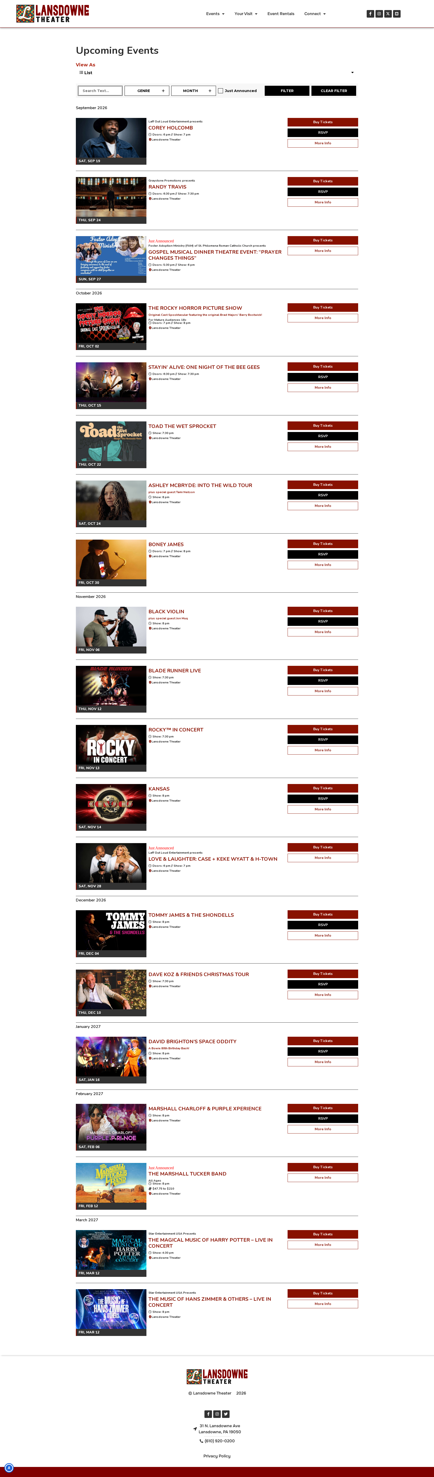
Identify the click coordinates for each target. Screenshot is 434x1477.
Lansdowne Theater (166, 139)
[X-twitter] (388, 14)
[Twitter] (226, 1414)
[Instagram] (379, 14)
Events (213, 13)
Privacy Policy (217, 1456)
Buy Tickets (323, 122)
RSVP (323, 132)
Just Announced (241, 91)
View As (85, 65)
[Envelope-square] (397, 14)
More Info (323, 143)
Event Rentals (280, 13)
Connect (312, 13)
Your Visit (243, 13)
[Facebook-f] (370, 14)
